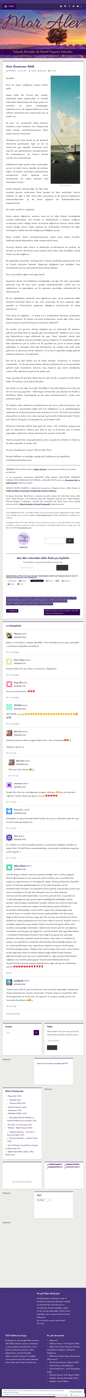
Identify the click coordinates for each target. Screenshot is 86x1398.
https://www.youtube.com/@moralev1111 (52, 1063)
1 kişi (15, 753)
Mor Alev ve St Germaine (18, 1125)
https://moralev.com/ (44, 515)
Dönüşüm (42, 598)
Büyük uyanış (32, 598)
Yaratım (64, 601)
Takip (49, 1027)
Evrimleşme (16, 601)
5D (10, 598)
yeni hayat (40, 604)
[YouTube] (78, 6)
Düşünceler (12, 1096)
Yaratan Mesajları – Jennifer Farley (23, 1138)
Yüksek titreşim (12, 604)
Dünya (49, 598)
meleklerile (18, 981)
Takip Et (52, 1047)
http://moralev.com (28, 1362)
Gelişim (33, 601)
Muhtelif (12, 1100)
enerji (61, 598)
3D (7, 598)
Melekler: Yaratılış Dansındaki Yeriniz (64, 1378)
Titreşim (40, 601)
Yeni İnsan (48, 604)
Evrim (9, 601)
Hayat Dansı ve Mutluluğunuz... (61, 1366)
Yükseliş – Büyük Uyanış (17, 1128)
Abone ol (62, 567)
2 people (16, 652)
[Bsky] (82, 6)
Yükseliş (22, 604)
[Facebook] (69, 6)
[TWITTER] (73, 6)
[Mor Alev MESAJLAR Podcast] (61, 6)
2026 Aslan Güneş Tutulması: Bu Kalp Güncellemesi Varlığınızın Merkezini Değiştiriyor (63, 1350)
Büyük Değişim (22, 598)
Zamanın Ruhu (15, 1103)
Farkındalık (25, 601)
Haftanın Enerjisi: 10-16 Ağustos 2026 (64, 1375)
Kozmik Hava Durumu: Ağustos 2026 (64, 1362)
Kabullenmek (11, 611)
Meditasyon (12, 1110)
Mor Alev (23, 71)
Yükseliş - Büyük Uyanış (38, 71)
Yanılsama (48, 601)
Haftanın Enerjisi (14, 1107)
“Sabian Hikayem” (40, 469)
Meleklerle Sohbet (15, 1113)
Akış (14, 598)
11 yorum (53, 71)
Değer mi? (53, 1340)
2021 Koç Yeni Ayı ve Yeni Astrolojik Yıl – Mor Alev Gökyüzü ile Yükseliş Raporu (61, 612)
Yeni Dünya (31, 604)
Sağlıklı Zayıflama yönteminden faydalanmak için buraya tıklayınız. (31, 491)
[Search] (70, 541)
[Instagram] (65, 6)
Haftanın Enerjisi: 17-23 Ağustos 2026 (64, 1344)
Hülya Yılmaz (20, 866)
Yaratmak (56, 601)
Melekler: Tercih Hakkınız (59, 1381)
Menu (11, 6)
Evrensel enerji (70, 598)
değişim (55, 598)
